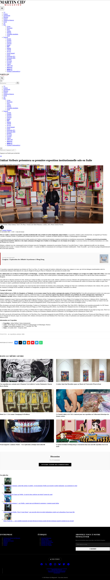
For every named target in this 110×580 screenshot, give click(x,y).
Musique (5, 17)
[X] (46, 564)
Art (4, 23)
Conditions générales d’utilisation (56, 568)
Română (9, 59)
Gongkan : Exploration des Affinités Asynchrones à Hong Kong (23, 259)
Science (5, 18)
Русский (9, 61)
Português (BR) (11, 58)
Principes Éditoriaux (46, 538)
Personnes (9, 28)
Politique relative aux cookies (57, 570)
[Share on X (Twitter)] (20, 342)
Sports (5, 21)
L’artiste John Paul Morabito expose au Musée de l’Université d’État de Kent (78, 384)
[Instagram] (55, 564)
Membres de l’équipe (8, 540)
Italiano (9, 48)
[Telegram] (68, 564)
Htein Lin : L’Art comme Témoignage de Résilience (15, 414)
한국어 (9, 51)
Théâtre (9, 31)
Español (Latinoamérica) (13, 71)
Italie (23, 334)
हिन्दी (8, 46)
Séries (5, 512)
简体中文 (9, 67)
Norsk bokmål (11, 53)
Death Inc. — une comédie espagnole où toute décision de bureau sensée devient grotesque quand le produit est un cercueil (40, 521)
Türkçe (9, 64)
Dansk (8, 45)
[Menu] (2, 8)
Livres (8, 26)
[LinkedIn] (51, 564)
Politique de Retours (46, 543)
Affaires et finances (8, 20)
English (9, 39)
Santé (8, 35)
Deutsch (9, 42)
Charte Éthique (45, 539)
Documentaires (7, 485)
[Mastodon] (64, 564)
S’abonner (93, 549)
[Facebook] (42, 564)
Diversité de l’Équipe (46, 545)
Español (9, 40)
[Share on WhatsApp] (41, 342)
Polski (8, 55)
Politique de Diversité (46, 540)
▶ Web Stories (55, 559)
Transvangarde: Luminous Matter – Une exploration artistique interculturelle (22, 444)
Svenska (9, 62)
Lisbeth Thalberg (6, 230)
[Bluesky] (59, 564)
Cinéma (5, 14)
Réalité (5, 503)
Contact (5, 545)
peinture (19, 334)
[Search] (2, 78)
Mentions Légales (57, 569)
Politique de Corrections (47, 542)
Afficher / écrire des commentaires (55, 464)
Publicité (5, 542)
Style (8, 29)
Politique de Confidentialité (56, 571)
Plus (4, 25)
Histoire (9, 32)
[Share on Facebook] (16, 342)
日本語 (9, 49)
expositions (13, 334)
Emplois (5, 543)
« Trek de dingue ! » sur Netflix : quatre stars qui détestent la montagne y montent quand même (33, 503)
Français (5, 37)
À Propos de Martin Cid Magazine (11, 538)
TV (4, 12)
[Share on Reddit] (28, 342)
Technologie (6, 15)
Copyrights (57, 572)
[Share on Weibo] (32, 342)
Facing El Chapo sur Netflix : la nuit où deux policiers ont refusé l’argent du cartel (30, 494)
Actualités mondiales (12, 34)
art (8, 334)
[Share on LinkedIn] (24, 342)
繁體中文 (9, 69)
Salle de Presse (7, 539)
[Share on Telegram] (36, 342)
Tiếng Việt (10, 65)
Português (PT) (11, 56)
